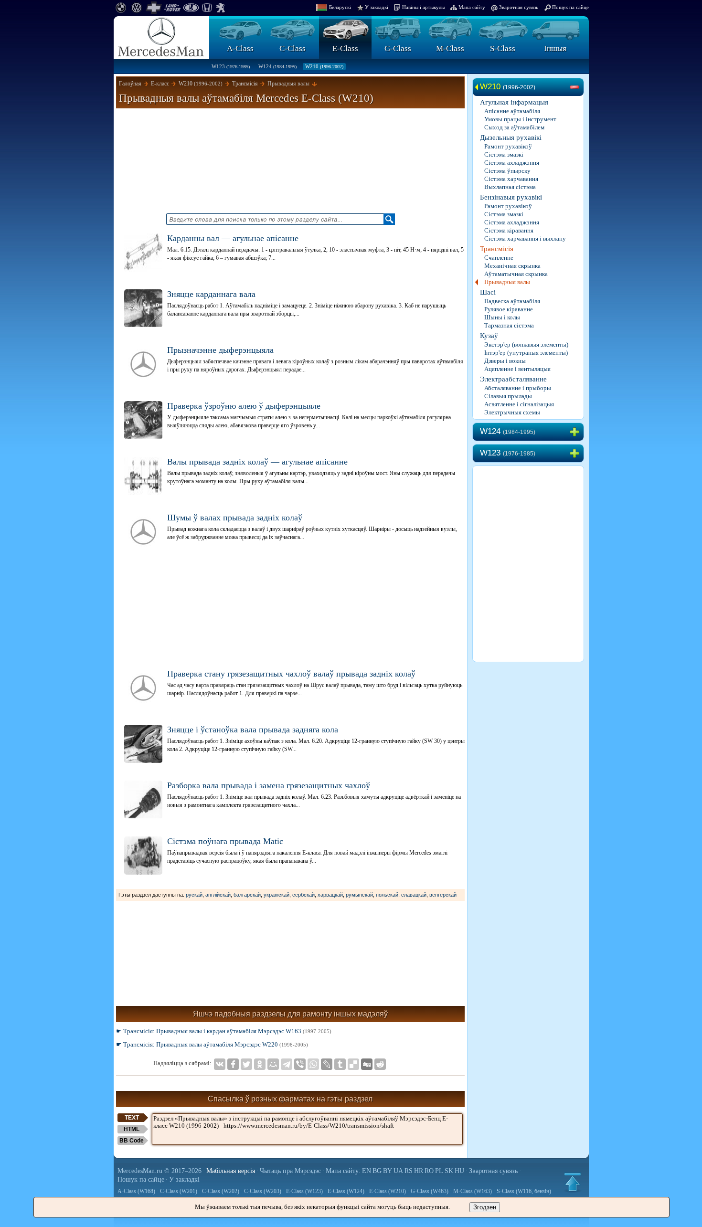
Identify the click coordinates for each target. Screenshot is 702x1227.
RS (408, 1170)
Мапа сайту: (343, 1170)
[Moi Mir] (273, 1064)
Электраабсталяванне (513, 379)
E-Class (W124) (346, 1191)
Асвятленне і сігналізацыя (519, 404)
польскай (387, 895)
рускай (194, 895)
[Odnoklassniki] (260, 1064)
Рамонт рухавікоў (508, 146)
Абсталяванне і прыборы (517, 387)
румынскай (359, 895)
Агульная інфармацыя (514, 102)
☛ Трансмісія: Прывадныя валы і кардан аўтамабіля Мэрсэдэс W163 (223, 1031)
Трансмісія (496, 249)
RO (429, 1170)
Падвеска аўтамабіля (512, 301)
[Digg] (366, 1064)
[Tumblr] (340, 1064)
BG (377, 1170)
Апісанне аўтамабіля (512, 111)
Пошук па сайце (570, 7)
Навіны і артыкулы (423, 7)
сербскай (303, 895)
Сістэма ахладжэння (511, 162)
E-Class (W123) (304, 1191)
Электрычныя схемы (512, 412)
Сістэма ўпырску (507, 170)
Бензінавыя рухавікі (511, 197)
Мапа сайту (471, 7)
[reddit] (380, 1064)
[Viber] (300, 1064)
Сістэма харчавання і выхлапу (525, 238)
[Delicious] (353, 1064)
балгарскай (247, 895)
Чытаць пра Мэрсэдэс (290, 1170)
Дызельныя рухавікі (511, 137)
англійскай (218, 895)
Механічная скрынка (512, 265)
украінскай (276, 895)
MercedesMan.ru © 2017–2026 (159, 1170)
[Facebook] (233, 1064)
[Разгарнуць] (576, 432)
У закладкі (376, 7)
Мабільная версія (230, 1170)
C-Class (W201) (178, 1191)
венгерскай (443, 895)
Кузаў (489, 335)
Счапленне (498, 257)
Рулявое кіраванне (508, 309)
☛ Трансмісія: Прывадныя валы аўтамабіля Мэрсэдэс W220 (212, 1044)
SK (449, 1170)
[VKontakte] (219, 1064)
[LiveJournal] (326, 1064)
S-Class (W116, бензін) (524, 1191)
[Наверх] (573, 1182)
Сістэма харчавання (511, 178)
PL (439, 1170)
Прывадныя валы (507, 282)
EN (366, 1170)
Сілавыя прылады (508, 396)
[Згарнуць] (576, 87)
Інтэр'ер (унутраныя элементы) (526, 352)
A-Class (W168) (136, 1191)
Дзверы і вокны (505, 360)
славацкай (413, 895)
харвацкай (330, 895)
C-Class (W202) (220, 1191)
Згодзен (484, 1207)
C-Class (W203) (262, 1191)
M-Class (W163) (472, 1191)
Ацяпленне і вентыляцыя (517, 368)
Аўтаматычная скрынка (516, 273)
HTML (131, 1129)
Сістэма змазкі (503, 154)
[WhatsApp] (313, 1064)
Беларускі (340, 7)
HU (459, 1170)
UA (398, 1170)
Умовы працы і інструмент (520, 119)
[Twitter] (246, 1064)
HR (418, 1170)
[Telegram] (286, 1064)
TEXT (132, 1117)
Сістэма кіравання (508, 230)
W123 (231, 66)
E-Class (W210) (387, 1191)
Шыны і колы (502, 317)
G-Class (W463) (429, 1191)
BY (387, 1170)
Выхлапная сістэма (510, 186)
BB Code (131, 1140)
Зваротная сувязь (518, 7)
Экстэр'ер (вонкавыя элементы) (526, 344)
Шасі (488, 292)
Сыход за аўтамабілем (514, 127)
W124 (277, 66)
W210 (324, 66)
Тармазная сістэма (509, 325)
